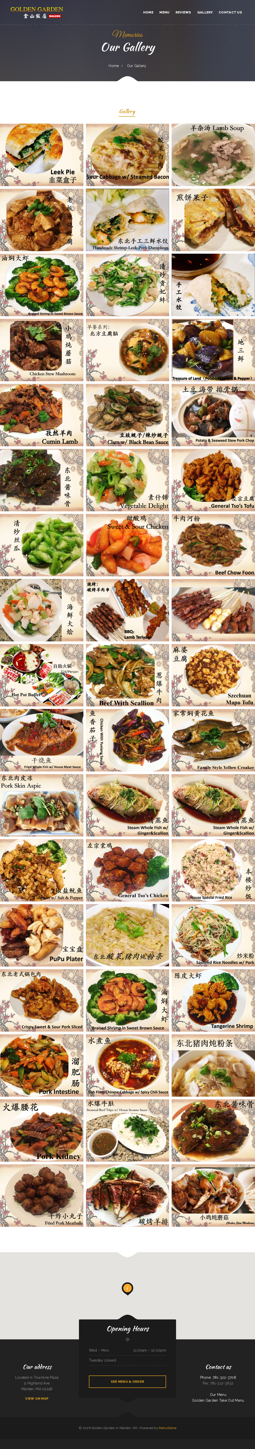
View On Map (37, 1398)
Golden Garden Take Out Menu (218, 1400)
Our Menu (218, 1395)
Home (114, 66)
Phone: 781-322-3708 (218, 1377)
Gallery (127, 112)
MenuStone (167, 1428)
